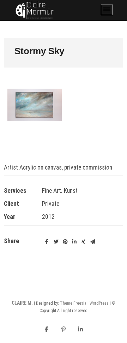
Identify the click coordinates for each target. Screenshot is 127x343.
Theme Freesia (73, 303)
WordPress (99, 303)
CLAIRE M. (22, 303)
